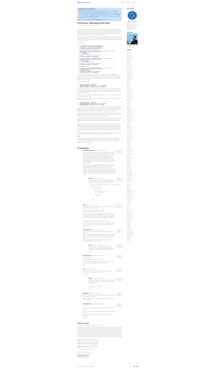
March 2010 (129, 227)
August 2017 (129, 79)
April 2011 (129, 208)
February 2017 (129, 89)
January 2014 (129, 151)
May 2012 (128, 186)
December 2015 (130, 113)
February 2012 (129, 191)
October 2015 (129, 117)
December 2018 (130, 53)
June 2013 (129, 163)
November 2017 (130, 74)
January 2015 (129, 131)
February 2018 (129, 68)
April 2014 (129, 146)
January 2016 (129, 112)
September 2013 (130, 158)
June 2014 (129, 143)
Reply (119, 151)
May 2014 (128, 144)
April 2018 (129, 65)
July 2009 (128, 239)
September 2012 (130, 179)
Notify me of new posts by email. (85, 352)
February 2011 (129, 212)
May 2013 (128, 165)
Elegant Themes (83, 366)
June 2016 (129, 103)
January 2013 (129, 172)
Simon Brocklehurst (109, 38)
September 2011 (130, 199)
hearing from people (110, 10)
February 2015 (129, 129)
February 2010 (129, 229)
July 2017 (128, 80)
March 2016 (129, 108)
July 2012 (128, 182)
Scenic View (133, 2)
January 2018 (129, 70)
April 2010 (129, 225)
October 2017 (129, 75)
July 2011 (128, 203)
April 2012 (129, 187)
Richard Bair (80, 25)
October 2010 (129, 215)
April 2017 (129, 86)
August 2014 (129, 139)
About (123, 2)
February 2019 (129, 51)
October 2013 (129, 156)
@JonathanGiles (101, 16)
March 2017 (129, 87)
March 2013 (129, 168)
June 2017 (129, 82)
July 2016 (128, 101)
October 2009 (129, 236)
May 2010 (128, 224)
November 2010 (130, 213)
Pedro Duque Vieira (87, 229)
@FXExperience (81, 16)
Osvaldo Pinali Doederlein (88, 150)
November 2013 (130, 155)
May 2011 (128, 206)
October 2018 (129, 56)
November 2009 (130, 234)
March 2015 (129, 127)
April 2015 (129, 125)
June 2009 (129, 241)
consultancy (129, 29)
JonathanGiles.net (81, 13)
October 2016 (129, 96)
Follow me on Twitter (85, 19)
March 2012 (129, 189)
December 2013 (130, 153)
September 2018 (130, 58)
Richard (90, 178)
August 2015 (129, 120)
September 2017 (130, 77)
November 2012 (130, 175)
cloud (129, 26)
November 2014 (130, 134)
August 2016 (129, 99)
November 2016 (130, 94)
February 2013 (129, 170)
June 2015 (129, 122)
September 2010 (130, 217)
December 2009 (130, 232)
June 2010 (129, 222)
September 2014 (130, 137)
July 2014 (128, 141)
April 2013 (129, 167)
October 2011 (129, 198)
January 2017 (129, 91)
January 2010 (129, 231)
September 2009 (130, 237)
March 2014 (129, 148)
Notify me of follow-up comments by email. (87, 349)
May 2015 (128, 124)
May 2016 (128, 105)
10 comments (97, 25)
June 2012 (129, 184)
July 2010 (128, 220)
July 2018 (128, 62)
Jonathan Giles (130, 46)
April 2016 (129, 106)
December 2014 (130, 132)
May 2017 (128, 84)
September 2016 (130, 98)
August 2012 (129, 181)
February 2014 (129, 149)
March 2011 (129, 210)
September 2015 (130, 118)
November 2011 (130, 196)
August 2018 (129, 60)
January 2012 (129, 193)
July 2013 (128, 162)
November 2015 (130, 115)
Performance (92, 25)
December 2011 (130, 194)
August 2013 (129, 160)
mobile (136, 25)
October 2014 (129, 136)
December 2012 (130, 174)
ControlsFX (127, 2)
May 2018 (128, 63)
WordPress (92, 366)
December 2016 (130, 93)
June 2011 (129, 205)
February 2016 (129, 110)
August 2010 (129, 218)
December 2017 (130, 72)
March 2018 (129, 67)
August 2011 (129, 201)
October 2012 (129, 177)
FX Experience (112, 12)
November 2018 (130, 55)
